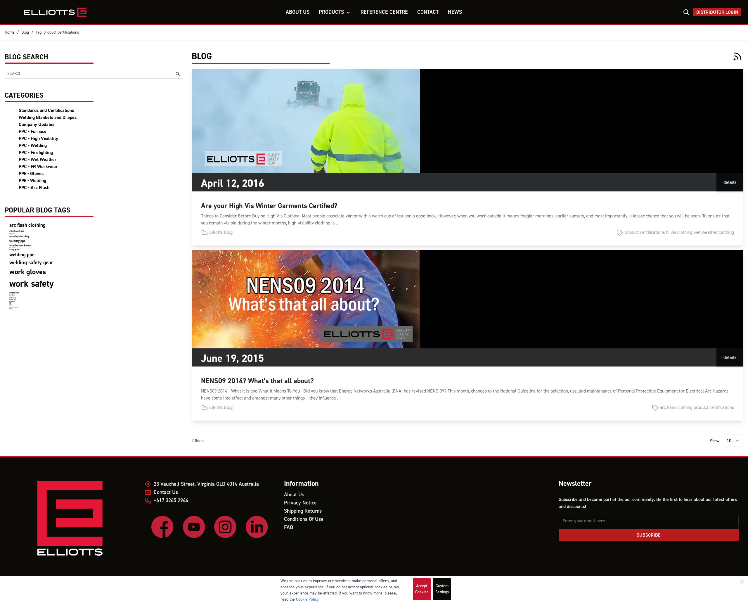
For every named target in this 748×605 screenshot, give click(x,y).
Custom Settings (442, 589)
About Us (294, 494)
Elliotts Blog (221, 232)
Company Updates (36, 124)
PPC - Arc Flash (34, 188)
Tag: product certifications (57, 32)
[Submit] (177, 74)
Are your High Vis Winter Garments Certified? (269, 205)
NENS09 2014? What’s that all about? (257, 381)
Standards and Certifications (46, 110)
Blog (25, 32)
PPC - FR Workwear (38, 167)
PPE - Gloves (31, 174)
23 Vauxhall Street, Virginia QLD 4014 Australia (206, 484)
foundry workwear (20, 245)
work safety (31, 284)
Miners (10, 303)
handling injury (12, 299)
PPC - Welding (33, 145)
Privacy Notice (300, 502)
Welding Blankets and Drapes (48, 117)
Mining (10, 302)
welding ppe (21, 255)
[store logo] (60, 12)
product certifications (644, 232)
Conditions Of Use (303, 519)
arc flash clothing (27, 225)
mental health (12, 298)
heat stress (12, 295)
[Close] (742, 581)
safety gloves (14, 249)
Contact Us (166, 492)
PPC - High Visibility (38, 138)
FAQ (288, 527)
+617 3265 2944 (171, 500)
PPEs (10, 305)
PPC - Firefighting (36, 152)
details (729, 182)
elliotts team (12, 233)
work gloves (27, 271)
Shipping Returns (303, 511)
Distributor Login (717, 12)
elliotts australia (16, 231)
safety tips (14, 292)
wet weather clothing (13, 307)
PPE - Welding (32, 181)
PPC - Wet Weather (38, 160)
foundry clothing (19, 236)
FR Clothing (12, 301)
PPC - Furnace (32, 131)
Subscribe (649, 535)
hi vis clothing (679, 232)
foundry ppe (17, 241)
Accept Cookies (422, 589)
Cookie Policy (307, 599)
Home (10, 32)
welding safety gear (31, 262)
